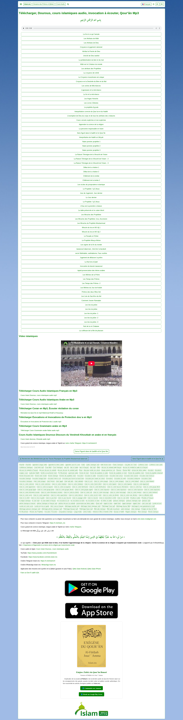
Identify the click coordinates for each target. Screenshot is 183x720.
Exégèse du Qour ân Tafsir (149, 509)
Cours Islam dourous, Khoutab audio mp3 (35, 439)
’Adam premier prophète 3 (91, 150)
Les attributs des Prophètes (91, 68)
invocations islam (146, 478)
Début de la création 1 (91, 167)
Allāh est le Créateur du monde (91, 64)
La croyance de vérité (91, 73)
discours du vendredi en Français (29, 470)
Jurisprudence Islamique (65, 511)
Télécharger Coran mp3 (108, 506)
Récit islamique (142, 511)
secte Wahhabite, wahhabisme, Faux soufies (91, 253)
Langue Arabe (77, 511)
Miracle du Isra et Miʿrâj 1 (91, 227)
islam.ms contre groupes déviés (64, 489)
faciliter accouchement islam (49, 473)
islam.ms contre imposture (135, 489)
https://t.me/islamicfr (48, 561)
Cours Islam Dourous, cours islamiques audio (52, 549)
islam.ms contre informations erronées (51, 492)
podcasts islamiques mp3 (133, 500)
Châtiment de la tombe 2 (91, 180)
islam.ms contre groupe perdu (46, 489)
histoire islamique (53, 476)
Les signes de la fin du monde (91, 245)
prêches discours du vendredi (67, 503)
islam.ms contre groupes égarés (84, 489)
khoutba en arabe (135, 498)
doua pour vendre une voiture (92, 470)
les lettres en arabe (106, 500)
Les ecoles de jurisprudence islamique (91, 184)
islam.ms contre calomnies (42, 484)
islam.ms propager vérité (79, 498)
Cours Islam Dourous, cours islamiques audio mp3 (39, 395)
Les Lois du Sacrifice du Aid (91, 296)
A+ (162, 4)
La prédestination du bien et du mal (91, 60)
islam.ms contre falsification (80, 487)
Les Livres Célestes (91, 103)
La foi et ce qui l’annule (91, 34)
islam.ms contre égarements (27, 487)
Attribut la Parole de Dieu (91, 51)
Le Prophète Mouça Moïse (91, 240)
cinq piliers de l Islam (131, 464)
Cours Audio (60, 4)
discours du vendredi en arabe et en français (135, 467)
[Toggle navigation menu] (21, 4)
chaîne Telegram (75, 527)
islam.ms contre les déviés (71, 492)
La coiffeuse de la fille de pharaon (91, 331)
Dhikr (98, 467)
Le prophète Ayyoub (91, 107)
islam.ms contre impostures (152, 489)
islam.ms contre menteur (134, 492)
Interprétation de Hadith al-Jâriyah (91, 137)
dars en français (84, 467)
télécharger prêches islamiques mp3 (52, 509)
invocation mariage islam (39, 478)
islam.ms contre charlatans (75, 484)
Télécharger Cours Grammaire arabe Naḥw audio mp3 (40, 430)
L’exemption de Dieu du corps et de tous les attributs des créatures (91, 116)
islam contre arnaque (39, 481)
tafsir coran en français (57, 506)
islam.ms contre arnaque (101, 481)
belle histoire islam (106, 464)
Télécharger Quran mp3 (85, 509)
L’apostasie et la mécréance (91, 90)
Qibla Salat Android (79, 569)
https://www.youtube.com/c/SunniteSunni (42, 553)
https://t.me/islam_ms (57, 523)
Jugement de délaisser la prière (91, 257)
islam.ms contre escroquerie (45, 487)
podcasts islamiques (119, 500)
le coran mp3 (35, 500)
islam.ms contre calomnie (27, 484)
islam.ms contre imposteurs (118, 489)
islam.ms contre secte (26, 495)
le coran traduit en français (48, 500)
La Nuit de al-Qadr (91, 262)
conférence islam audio (155, 464)
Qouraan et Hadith (119, 511)
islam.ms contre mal (86, 492)
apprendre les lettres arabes (56, 464)
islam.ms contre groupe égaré (28, 489)
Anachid (22, 464)
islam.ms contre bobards (147, 481)
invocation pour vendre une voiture (95, 478)
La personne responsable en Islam (91, 129)
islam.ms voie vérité (123, 498)
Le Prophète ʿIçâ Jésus (91, 189)
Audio (83, 464)
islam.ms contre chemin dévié (93, 484)
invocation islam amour (116, 476)
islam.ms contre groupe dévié (151, 487)
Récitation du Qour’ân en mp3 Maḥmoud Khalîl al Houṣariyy (42, 413)
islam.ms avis (88, 481)
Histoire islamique (153, 511)
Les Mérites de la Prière (91, 275)
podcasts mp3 (146, 500)
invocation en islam (102, 476)
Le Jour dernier (91, 197)
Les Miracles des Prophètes (91, 215)
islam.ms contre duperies (125, 484)
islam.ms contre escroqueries (62, 487)
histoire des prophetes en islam (118, 473)
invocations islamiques (26, 481)
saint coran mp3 (146, 503)
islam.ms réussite (93, 498)
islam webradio (79, 481)
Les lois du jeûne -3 (91, 322)
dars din (66, 467)
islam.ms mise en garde (37, 498)
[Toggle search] (68, 4)
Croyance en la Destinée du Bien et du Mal (91, 81)
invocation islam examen (131, 476)
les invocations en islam (92, 500)
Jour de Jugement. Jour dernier (91, 193)
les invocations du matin (77, 500)
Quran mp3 (99, 503)
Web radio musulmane (113, 509)
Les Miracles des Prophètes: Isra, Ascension (91, 219)
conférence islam (143, 464)
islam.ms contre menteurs (150, 492)
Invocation (80, 476)
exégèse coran (24, 473)
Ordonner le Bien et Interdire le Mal (102, 511)
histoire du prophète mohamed (154, 473)
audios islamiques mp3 (92, 464)
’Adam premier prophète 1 (91, 142)
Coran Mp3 (48, 467)
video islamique (135, 509)
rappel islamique (126, 503)
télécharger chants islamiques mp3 (90, 506)
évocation (150, 470)
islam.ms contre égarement (141, 484)
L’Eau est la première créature (91, 206)
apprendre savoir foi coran (73, 464)
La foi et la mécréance (91, 94)
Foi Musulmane (62, 473)
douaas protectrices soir (108, 470)
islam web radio (69, 481)
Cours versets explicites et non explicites (91, 120)
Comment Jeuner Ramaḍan (91, 300)
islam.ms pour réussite (64, 498)
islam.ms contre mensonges (118, 492)
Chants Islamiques (118, 464)
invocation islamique (25, 478)
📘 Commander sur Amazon (91, 688)
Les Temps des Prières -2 (91, 283)
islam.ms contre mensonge (101, 492)
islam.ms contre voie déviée (111, 495)
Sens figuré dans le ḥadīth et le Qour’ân (91, 133)
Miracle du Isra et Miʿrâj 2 (91, 232)
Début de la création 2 (91, 172)
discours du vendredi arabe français (111, 467)
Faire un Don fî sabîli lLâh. (30, 573)
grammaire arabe (73, 473)
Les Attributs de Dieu (91, 43)
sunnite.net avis (157, 503)
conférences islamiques (26, 467)
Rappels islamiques (131, 511)
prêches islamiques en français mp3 (47, 503)
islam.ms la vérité (24, 498)
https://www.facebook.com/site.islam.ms (42, 557)
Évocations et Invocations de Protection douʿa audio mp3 (41, 422)
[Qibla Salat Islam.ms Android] (91, 601)
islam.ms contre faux (136, 487)
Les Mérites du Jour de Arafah (91, 288)
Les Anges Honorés (91, 99)
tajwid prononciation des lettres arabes (91, 270)
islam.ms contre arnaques (117, 481)
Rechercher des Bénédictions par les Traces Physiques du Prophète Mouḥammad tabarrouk (54, 459)
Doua (80, 470)
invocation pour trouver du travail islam (73, 478)
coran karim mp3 (39, 467)
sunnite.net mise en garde (42, 506)
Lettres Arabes (87, 511)
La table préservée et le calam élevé (91, 210)
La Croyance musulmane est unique (91, 77)
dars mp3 (92, 467)
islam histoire (50, 481)
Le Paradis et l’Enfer (91, 236)
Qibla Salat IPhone (94, 569)
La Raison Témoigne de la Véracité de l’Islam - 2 (91, 159)
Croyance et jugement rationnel (91, 47)
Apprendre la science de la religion (91, 124)
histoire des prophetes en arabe (99, 473)
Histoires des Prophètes (36, 511)
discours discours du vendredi (48, 470)
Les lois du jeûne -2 (91, 318)
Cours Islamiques (58, 467)
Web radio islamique (99, 509)
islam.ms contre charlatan (59, 484)
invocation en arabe (90, 476)
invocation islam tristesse (147, 476)
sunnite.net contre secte (26, 506)
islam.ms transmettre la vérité (107, 498)
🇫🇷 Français (146, 4)
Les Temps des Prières (91, 279)
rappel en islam (108, 503)
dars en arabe (74, 467)
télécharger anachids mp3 (72, 506)
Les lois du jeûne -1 (91, 313)
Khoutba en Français (147, 498)
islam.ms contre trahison (76, 495)
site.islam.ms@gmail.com (147, 519)
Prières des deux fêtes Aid (91, 292)
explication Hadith (34, 473)
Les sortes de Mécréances (91, 86)
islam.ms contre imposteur (102, 489)
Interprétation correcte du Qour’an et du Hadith (91, 111)
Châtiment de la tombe (91, 176)
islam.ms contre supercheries (59, 495)
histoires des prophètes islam (68, 476)
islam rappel (59, 481)
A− (158, 4)
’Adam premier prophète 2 (91, 146)
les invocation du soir (63, 500)
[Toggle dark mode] (153, 4)
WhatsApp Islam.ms (48, 565)
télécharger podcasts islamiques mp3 (30, 509)
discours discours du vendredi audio (68, 470)
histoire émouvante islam (26, 476)
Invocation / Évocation (51, 511)
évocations (158, 470)
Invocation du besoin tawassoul (91, 266)
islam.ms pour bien (51, 498)
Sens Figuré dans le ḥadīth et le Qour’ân (91, 451)
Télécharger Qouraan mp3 (70, 509)
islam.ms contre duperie (109, 484)
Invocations (109, 478)
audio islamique (125, 509)
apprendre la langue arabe (40, 464)
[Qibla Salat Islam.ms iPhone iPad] (91, 619)
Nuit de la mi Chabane (91, 326)
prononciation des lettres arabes (85, 503)
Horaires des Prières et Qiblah (43, 4)
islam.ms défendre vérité (145, 495)
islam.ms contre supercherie (41, 495)
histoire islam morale (41, 476)
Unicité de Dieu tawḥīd (91, 56)
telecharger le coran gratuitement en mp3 (143, 506)
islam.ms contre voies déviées (128, 495)
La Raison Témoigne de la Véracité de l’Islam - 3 (91, 163)
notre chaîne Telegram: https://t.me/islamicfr (81, 443)
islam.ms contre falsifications (98, 487)
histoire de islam (84, 473)
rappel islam (117, 503)
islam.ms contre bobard (132, 481)
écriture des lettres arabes (139, 470)
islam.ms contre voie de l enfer (92, 495)
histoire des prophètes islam (136, 473)
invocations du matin (120, 478)
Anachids (28, 464)
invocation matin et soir (54, 478)
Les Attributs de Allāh (91, 38)
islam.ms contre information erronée (29, 492)
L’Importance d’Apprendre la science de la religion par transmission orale (48, 545)
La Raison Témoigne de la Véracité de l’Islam (91, 154)
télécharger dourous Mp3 (123, 506)
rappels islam (136, 503)
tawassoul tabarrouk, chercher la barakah (91, 249)
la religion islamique (25, 500)
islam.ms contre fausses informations (118, 487)
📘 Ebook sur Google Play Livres (91, 694)
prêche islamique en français (27, 503)
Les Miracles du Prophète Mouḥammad (91, 223)
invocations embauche (134, 478)
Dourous (119, 470)
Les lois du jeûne (91, 305)
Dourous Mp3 (126, 470)
